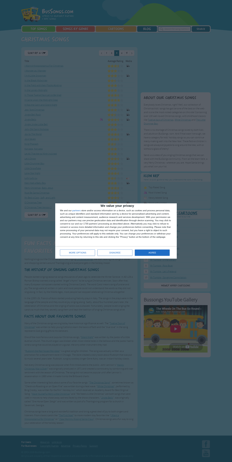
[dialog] (116, 231)
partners (76, 210)
